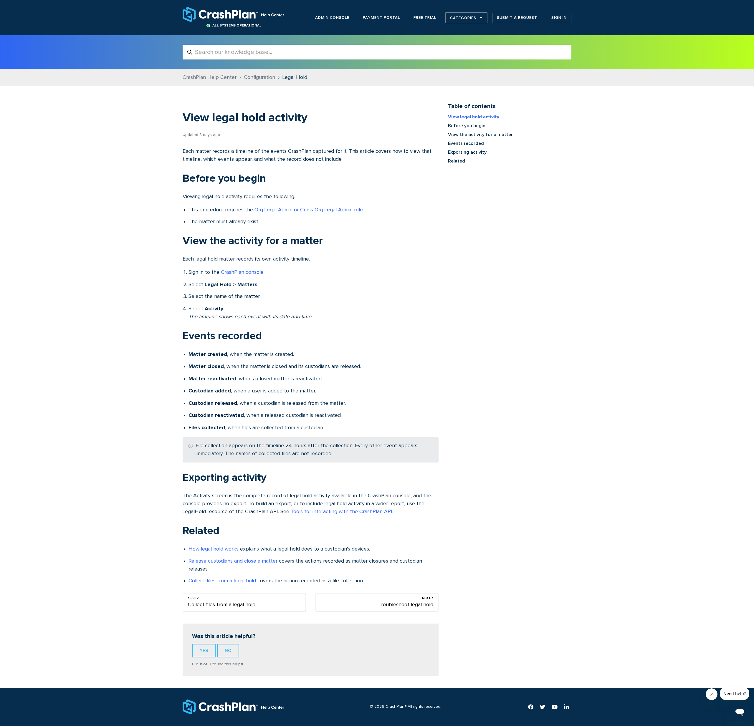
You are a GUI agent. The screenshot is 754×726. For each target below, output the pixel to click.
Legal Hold (294, 77)
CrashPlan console (242, 272)
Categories (463, 18)
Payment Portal (381, 17)
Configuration (259, 77)
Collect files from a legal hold (222, 581)
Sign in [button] (559, 17)
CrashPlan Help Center (210, 77)
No (228, 650)
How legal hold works (213, 549)
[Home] (234, 14)
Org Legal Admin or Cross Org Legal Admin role (308, 210)
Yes (204, 650)
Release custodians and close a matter (232, 561)
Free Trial (425, 17)
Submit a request (517, 17)
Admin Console (332, 17)
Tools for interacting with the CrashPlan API (341, 511)
